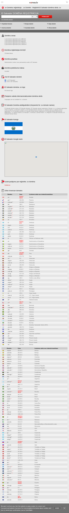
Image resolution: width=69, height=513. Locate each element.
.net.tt (8, 456)
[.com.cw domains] (3, 471)
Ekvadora (31, 219)
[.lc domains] (3, 222)
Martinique (37, 376)
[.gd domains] (3, 250)
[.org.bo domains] (3, 350)
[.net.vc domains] (3, 248)
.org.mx (9, 477)
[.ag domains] (3, 267)
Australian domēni (29, 27)
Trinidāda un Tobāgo (40, 447)
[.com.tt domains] (3, 451)
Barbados (31, 206)
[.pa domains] (3, 200)
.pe (8, 253)
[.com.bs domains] (3, 421)
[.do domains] (3, 365)
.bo (8, 344)
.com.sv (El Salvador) (12, 81)
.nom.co (9, 361)
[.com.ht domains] (3, 445)
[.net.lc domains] (3, 236)
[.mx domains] (3, 475)
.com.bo (9, 352)
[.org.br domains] (3, 388)
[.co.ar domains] (3, 384)
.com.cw (9, 471)
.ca (8, 197)
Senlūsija (31, 222)
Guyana (37, 482)
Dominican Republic (40, 365)
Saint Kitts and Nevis (34, 333)
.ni (8, 289)
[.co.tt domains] (3, 453)
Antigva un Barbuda (34, 267)
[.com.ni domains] (3, 291)
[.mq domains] (3, 376)
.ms (8, 426)
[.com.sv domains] (3, 466)
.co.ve (9, 265)
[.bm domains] (3, 305)
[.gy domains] (3, 482)
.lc (8, 222)
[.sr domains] (3, 416)
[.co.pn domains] (3, 340)
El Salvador (38, 464)
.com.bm (10, 307)
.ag (8, 267)
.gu (8, 462)
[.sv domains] (3, 464)
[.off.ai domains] (3, 280)
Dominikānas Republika (41, 370)
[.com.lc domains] (3, 229)
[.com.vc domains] (3, 246)
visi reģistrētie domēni (7, 19)
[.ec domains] (3, 219)
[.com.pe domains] (3, 256)
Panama (31, 200)
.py (8, 487)
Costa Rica (37, 403)
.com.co (9, 359)
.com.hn (10, 331)
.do (8, 365)
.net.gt (8, 439)
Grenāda (31, 250)
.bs (8, 419)
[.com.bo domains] (3, 352)
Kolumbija (37, 359)
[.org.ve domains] (3, 260)
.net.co (9, 363)
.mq (8, 376)
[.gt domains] (3, 432)
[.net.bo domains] (3, 354)
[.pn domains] (3, 335)
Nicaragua (31, 289)
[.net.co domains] (3, 363)
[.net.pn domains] (3, 342)
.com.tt (9, 451)
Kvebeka (31, 316)
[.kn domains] (3, 333)
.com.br (9, 391)
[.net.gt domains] (3, 439)
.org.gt (9, 435)
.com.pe (10, 256)
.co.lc (9, 232)
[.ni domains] (3, 288)
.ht (7, 442)
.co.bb (9, 211)
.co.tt (8, 453)
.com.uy (9, 494)
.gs (8, 424)
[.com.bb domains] (3, 208)
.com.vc (10, 246)
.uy (8, 492)
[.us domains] (3, 428)
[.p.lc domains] (3, 234)
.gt (7, 432)
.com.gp (9, 374)
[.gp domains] (3, 372)
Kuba (36, 460)
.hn (8, 329)
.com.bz (9, 500)
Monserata (37, 426)
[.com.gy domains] (3, 485)
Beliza (36, 497)
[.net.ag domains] (3, 275)
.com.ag (10, 271)
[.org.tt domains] (3, 449)
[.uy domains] (3, 491)
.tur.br (8, 396)
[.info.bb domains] (3, 213)
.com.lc (10, 229)
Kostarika (37, 405)
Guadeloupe (38, 372)
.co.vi (9, 297)
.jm (8, 312)
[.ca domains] (3, 197)
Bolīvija (31, 344)
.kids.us (9, 430)
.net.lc (9, 236)
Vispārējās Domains (7, 24)
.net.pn (9, 342)
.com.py (9, 489)
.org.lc (9, 225)
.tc (8, 238)
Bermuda (31, 305)
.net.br (8, 399)
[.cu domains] (3, 460)
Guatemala (37, 432)
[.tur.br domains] (3, 396)
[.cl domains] (3, 302)
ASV (36, 428)
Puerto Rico (38, 412)
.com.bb (10, 208)
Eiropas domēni (29, 24)
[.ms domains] (3, 426)
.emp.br (9, 394)
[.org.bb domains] (3, 206)
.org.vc (9, 244)
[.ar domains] (3, 378)
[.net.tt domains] (3, 455)
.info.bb (10, 213)
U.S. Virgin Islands (34, 295)
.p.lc (9, 234)
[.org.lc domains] (3, 225)
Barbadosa (32, 204)
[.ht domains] (3, 442)
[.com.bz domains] (3, 499)
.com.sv (9, 466)
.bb (8, 204)
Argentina (37, 378)
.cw (8, 469)
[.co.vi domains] (3, 297)
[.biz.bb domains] (3, 217)
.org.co (9, 357)
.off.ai (9, 280)
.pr (7, 409)
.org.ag (10, 269)
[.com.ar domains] (3, 381)
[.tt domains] (3, 447)
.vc (8, 241)
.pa (8, 200)
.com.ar (9, 381)
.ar (7, 378)
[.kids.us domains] (3, 430)
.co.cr (8, 405)
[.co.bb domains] (3, 210)
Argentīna (31, 320)
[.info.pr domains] (3, 414)
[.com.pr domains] (3, 411)
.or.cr (8, 407)
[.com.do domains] (3, 370)
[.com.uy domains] (3, 494)
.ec (8, 219)
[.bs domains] (3, 419)
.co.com (10, 318)
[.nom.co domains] (3, 361)
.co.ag (9, 273)
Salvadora (37, 466)
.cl (8, 302)
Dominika (31, 309)
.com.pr (9, 412)
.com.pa (10, 202)
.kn (8, 333)
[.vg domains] (3, 277)
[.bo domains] (3, 344)
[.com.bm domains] (3, 307)
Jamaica (31, 312)
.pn (8, 335)
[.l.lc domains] (3, 227)
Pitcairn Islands (33, 338)
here (30, 510)
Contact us (7, 185)
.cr (7, 403)
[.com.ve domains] (3, 262)
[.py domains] (3, 487)
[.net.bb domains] (3, 215)
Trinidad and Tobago (40, 458)
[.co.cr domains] (3, 405)
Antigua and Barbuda (34, 273)
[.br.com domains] (3, 322)
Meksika (37, 475)
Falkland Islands (33, 299)
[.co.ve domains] (3, 264)
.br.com (10, 322)
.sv (7, 464)
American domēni (6, 27)
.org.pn (10, 338)
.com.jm (10, 314)
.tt (7, 447)
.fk (8, 299)
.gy (8, 482)
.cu (8, 460)
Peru (30, 253)
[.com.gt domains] (3, 437)
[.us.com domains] (3, 324)
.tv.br (8, 401)
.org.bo (9, 350)
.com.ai (10, 284)
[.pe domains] (3, 253)
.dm (9, 309)
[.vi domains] (3, 293)
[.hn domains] (3, 329)
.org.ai (9, 282)
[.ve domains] (3, 258)
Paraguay (37, 487)
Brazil (36, 386)
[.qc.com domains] (3, 316)
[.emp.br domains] (3, 394)
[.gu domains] (3, 462)
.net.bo (9, 355)
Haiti (36, 442)
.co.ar (8, 384)
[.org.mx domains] (3, 477)
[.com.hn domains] (3, 331)
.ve (8, 258)
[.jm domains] (3, 311)
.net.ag (9, 275)
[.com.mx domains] (3, 479)
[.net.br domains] (3, 398)
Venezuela (32, 258)
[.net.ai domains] (3, 286)
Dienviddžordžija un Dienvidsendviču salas (46, 424)
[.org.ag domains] (3, 269)
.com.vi (10, 295)
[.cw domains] (3, 468)
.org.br (9, 389)
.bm (9, 305)
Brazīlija (31, 322)
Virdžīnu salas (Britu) (34, 278)
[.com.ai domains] (3, 284)
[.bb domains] (3, 204)
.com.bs (9, 422)
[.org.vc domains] (3, 244)
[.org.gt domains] (3, 434)
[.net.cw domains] (3, 473)
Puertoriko (37, 409)
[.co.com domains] (3, 318)
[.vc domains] (3, 241)
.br (7, 386)
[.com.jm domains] (3, 314)
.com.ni (10, 291)
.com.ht (9, 445)
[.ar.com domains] (3, 320)
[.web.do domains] (3, 367)
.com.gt (9, 437)
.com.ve (10, 262)
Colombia (31, 318)
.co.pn (9, 340)
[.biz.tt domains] (3, 458)
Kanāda (31, 197)
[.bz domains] (3, 497)
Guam (36, 462)
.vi (8, 293)
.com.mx (9, 479)
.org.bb (10, 206)
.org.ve (9, 260)
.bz (8, 497)
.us (8, 428)
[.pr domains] (3, 409)
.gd (8, 250)
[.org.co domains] (3, 357)
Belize (36, 500)
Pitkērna (31, 335)
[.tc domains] (3, 238)
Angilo (30, 280)
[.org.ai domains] (3, 282)
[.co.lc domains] (3, 231)
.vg (8, 278)
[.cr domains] (3, 403)
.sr (7, 417)
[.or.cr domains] (3, 407)
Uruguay (31, 327)
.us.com (10, 325)
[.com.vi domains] (3, 295)
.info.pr (9, 414)
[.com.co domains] (3, 359)
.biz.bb (9, 217)
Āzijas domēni (52, 24)
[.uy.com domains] (3, 327)
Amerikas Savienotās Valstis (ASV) (38, 325)
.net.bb (9, 215)
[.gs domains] (3, 424)
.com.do (9, 370)
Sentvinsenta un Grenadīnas (36, 241)
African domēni (52, 27)
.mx (8, 475)
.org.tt (8, 449)
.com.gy (9, 485)
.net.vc (9, 248)
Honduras (31, 329)
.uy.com (10, 327)
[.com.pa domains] (3, 202)
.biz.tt (8, 458)
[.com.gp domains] (3, 374)
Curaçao (37, 469)
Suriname (37, 417)
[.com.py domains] (3, 489)
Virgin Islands (32, 293)
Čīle (30, 302)
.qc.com (10, 316)
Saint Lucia (32, 232)
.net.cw (9, 473)
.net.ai (9, 286)
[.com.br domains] (3, 391)
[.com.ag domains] (3, 271)
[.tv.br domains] (3, 401)
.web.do (9, 368)
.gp (8, 372)
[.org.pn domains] (3, 337)
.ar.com (10, 320)
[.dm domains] (3, 309)
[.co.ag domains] (3, 273)
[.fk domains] (3, 299)
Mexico (36, 477)
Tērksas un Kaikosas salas (36, 238)
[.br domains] (3, 386)
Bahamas (37, 419)
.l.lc (9, 227)
